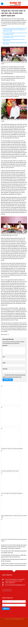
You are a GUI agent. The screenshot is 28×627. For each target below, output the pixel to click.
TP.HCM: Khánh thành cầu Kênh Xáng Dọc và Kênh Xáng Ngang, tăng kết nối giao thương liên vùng (13, 556)
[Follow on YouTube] (11, 590)
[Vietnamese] (16, 0)
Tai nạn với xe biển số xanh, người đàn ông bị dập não (11, 493)
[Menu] (2, 4)
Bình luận (5, 345)
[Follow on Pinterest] (20, 0)
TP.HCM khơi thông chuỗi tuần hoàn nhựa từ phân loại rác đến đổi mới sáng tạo (14, 560)
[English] (14, 0)
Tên (4, 356)
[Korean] (15, 0)
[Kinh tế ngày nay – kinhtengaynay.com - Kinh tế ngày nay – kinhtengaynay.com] (15, 3)
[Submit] (26, 7)
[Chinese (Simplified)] (12, 0)
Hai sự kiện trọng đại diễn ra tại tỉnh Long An (10, 470)
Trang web (5, 368)
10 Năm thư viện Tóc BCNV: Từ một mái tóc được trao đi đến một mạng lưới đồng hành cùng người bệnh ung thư (14, 564)
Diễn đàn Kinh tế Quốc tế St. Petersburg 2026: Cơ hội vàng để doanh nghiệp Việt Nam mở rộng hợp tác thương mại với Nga (15, 30)
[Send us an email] (19, 0)
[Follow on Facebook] (18, 0)
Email (4, 362)
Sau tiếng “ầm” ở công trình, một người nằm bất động (12, 448)
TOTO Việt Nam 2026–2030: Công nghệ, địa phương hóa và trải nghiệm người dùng (13, 551)
